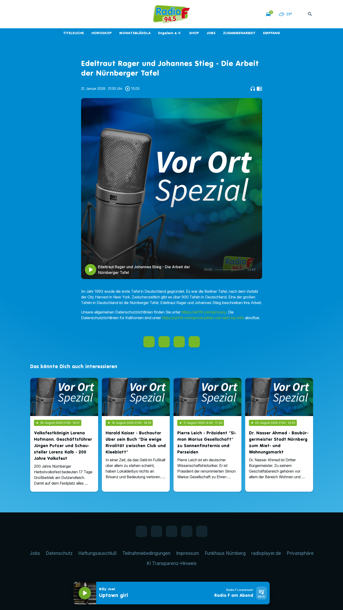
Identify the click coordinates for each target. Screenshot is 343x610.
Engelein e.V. (170, 33)
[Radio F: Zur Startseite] (171, 14)
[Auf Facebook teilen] (149, 341)
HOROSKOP (101, 33)
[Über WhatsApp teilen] (179, 341)
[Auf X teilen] (164, 341)
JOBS (211, 33)
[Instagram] (53, 14)
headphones (253, 88)
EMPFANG (271, 33)
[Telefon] (63, 14)
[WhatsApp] (44, 14)
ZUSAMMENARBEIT (239, 33)
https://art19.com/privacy (204, 312)
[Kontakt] (72, 14)
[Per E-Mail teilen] (194, 341)
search (310, 14)
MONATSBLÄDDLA (135, 33)
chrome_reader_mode (259, 88)
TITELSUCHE (73, 33)
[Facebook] (35, 14)
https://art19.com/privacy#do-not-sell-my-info (203, 317)
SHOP (194, 33)
